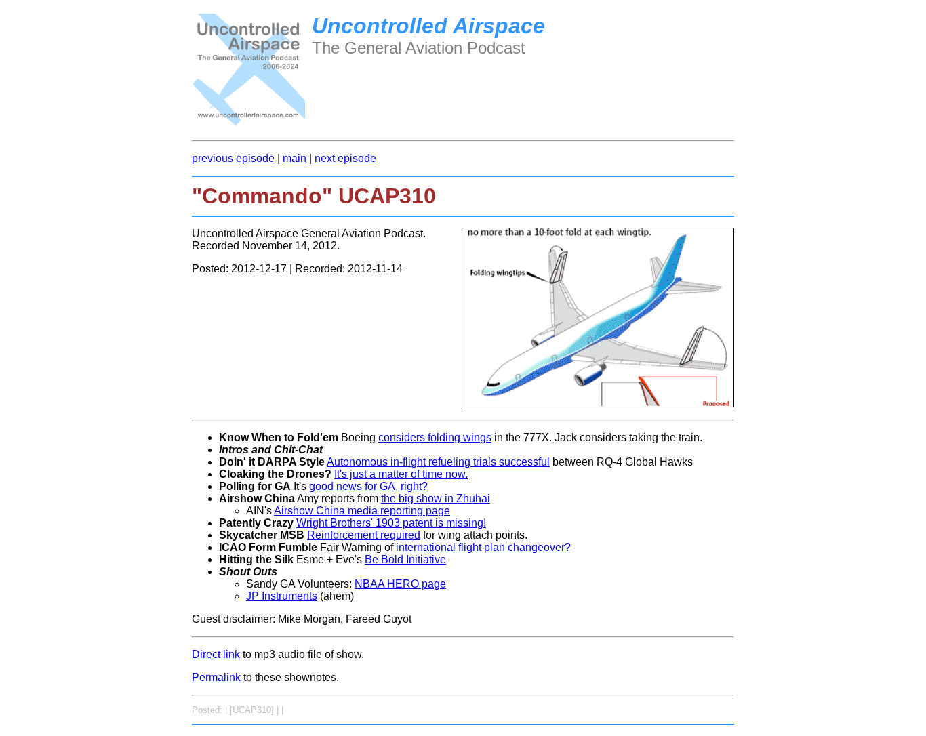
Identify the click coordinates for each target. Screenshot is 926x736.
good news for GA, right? (368, 486)
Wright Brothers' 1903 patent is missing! (391, 523)
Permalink (216, 677)
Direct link (216, 654)
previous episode (233, 158)
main (294, 158)
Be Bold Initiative (405, 559)
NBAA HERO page (400, 584)
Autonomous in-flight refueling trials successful (438, 462)
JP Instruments (281, 596)
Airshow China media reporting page (362, 510)
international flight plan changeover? (483, 547)
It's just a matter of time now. (401, 474)
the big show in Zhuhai (435, 498)
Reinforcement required (363, 535)
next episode (345, 158)
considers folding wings (434, 437)
